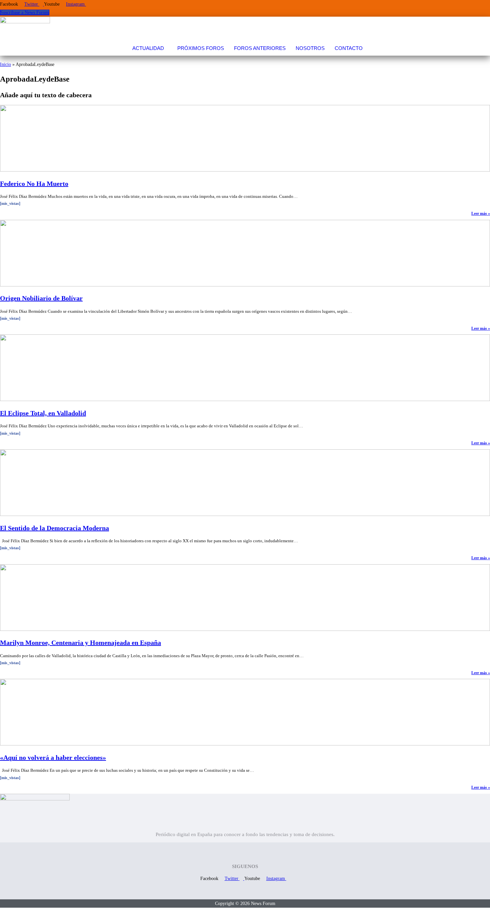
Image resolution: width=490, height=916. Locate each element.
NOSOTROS (310, 48)
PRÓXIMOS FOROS (200, 48)
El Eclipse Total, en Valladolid (43, 413)
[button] (149, 48)
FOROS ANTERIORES (260, 48)
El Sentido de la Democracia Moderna (54, 528)
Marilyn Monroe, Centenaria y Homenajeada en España (80, 642)
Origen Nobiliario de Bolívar (41, 298)
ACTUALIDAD (148, 48)
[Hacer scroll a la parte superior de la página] (2, 911)
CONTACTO (349, 48)
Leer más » (480, 213)
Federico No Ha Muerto (34, 183)
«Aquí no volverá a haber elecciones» (53, 757)
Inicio (5, 64)
